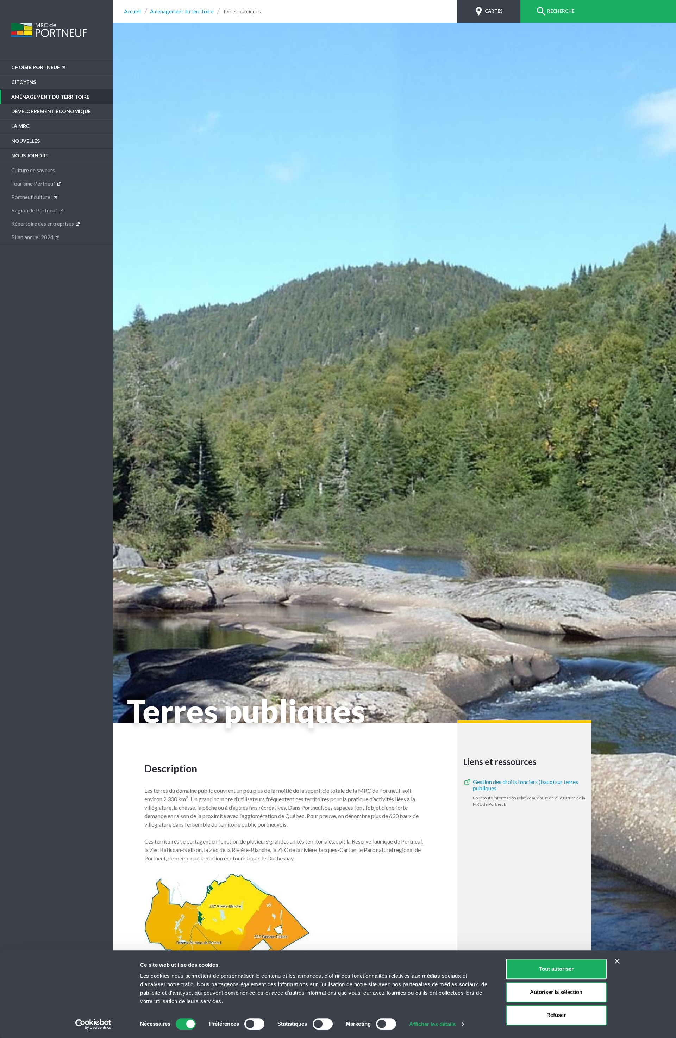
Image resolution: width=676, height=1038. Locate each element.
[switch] (254, 1024)
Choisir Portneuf (36, 67)
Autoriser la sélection (556, 992)
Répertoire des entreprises (43, 224)
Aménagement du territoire (50, 97)
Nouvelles (25, 141)
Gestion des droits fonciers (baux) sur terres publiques (525, 784)
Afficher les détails (432, 1024)
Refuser (556, 1015)
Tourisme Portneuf (33, 183)
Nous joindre (29, 156)
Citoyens (23, 82)
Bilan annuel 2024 (33, 237)
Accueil (132, 11)
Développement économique (51, 111)
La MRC (20, 126)
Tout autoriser (556, 969)
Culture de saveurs (33, 170)
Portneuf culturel (32, 197)
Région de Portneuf (34, 210)
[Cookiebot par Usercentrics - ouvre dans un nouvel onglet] (93, 1024)
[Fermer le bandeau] (617, 961)
